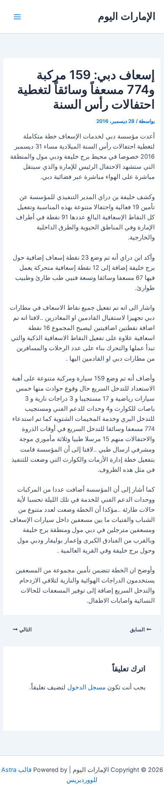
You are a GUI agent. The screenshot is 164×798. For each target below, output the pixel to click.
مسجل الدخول (86, 687)
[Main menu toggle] (17, 17)
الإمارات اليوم (127, 16)
